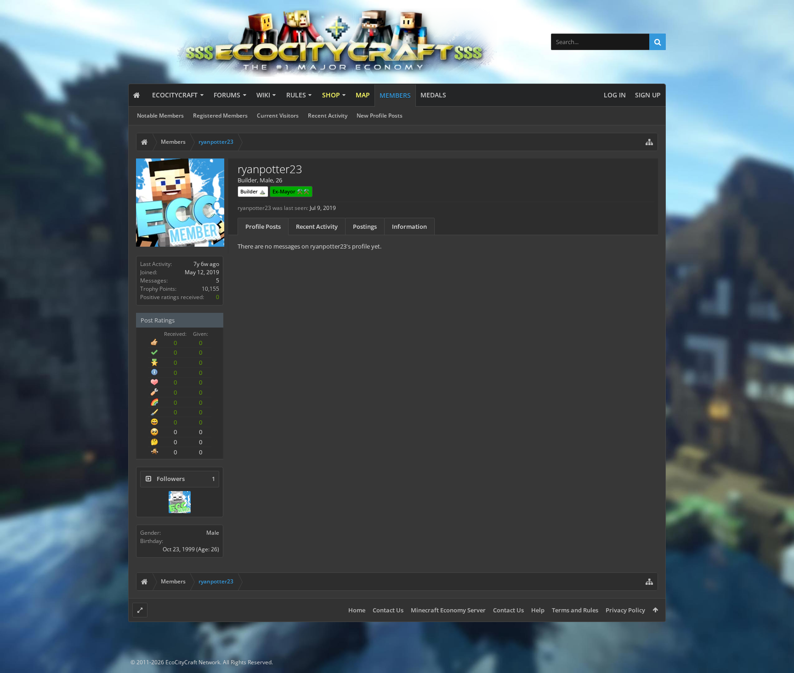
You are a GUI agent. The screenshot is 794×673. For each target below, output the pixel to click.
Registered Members (220, 115)
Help (537, 610)
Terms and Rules (575, 610)
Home (356, 610)
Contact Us (388, 610)
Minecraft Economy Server (448, 610)
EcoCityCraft (175, 94)
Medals (433, 94)
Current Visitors (278, 115)
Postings (365, 226)
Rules (296, 94)
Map (363, 94)
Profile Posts (263, 226)
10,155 (210, 289)
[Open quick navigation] (649, 142)
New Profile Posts (380, 115)
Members (395, 95)
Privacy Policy (625, 610)
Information (409, 226)
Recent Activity (327, 115)
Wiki (263, 94)
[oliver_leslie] (180, 502)
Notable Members (160, 115)
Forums (227, 94)
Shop (331, 94)
